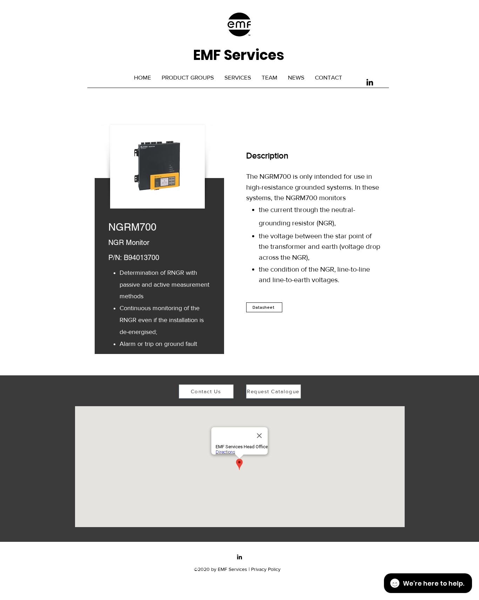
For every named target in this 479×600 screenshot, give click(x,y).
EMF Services (238, 55)
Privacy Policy (266, 569)
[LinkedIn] (370, 82)
